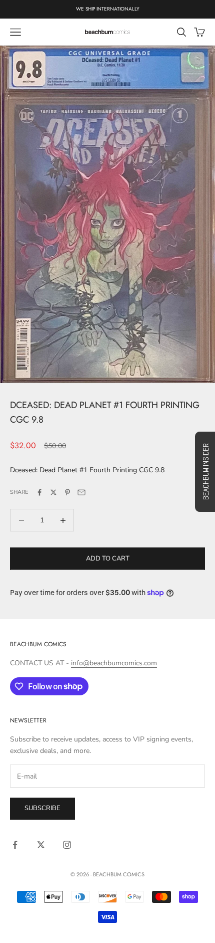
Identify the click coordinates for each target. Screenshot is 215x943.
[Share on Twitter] (54, 492)
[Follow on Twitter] (41, 845)
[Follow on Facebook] (15, 845)
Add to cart (108, 558)
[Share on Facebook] (40, 492)
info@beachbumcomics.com (114, 663)
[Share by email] (82, 492)
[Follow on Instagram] (67, 845)
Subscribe (42, 808)
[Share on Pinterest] (68, 492)
